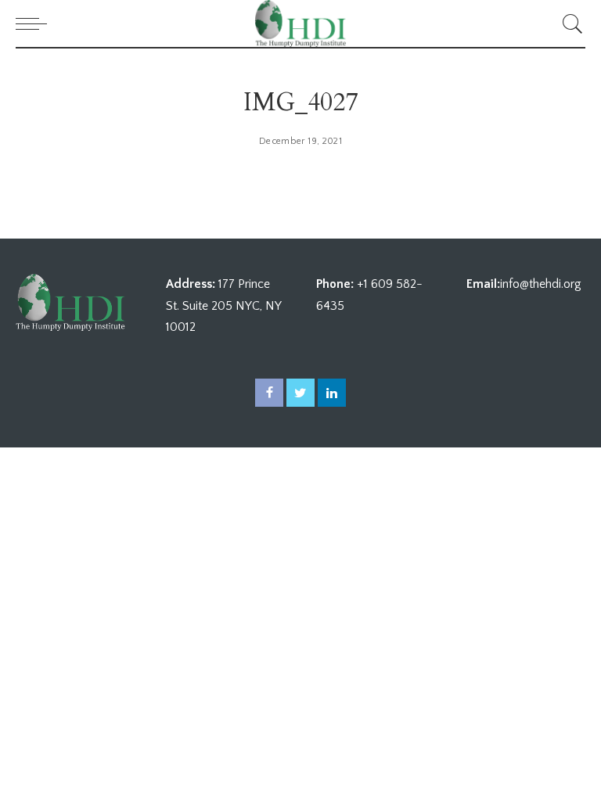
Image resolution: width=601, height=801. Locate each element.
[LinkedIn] (332, 393)
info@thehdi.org (540, 284)
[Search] (568, 23)
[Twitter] (300, 393)
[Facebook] (269, 393)
